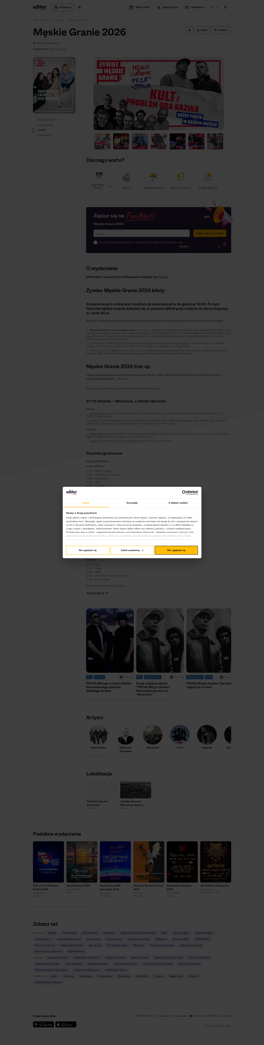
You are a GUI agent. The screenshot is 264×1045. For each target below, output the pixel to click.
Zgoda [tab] (85, 502)
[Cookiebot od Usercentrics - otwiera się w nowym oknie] (184, 492)
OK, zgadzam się (176, 550)
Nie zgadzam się (87, 550)
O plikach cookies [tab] (178, 502)
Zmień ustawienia (130, 550)
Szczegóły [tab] (132, 502)
